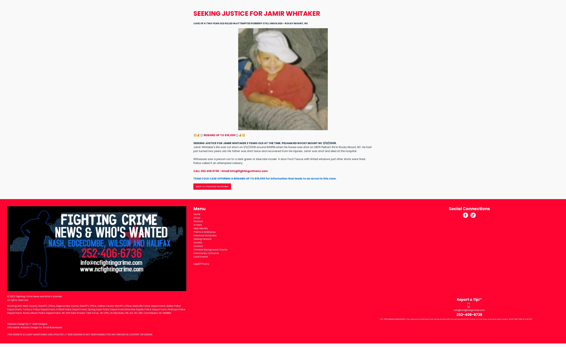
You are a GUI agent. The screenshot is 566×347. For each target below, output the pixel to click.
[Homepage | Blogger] (96, 248)
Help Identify (200, 228)
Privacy (205, 264)
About (196, 217)
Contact (198, 246)
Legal (196, 264)
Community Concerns (206, 253)
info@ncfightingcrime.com (469, 310)
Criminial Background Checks (210, 249)
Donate (197, 242)
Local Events (200, 256)
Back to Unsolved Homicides (212, 186)
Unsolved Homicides (205, 235)
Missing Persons (202, 239)
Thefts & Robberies (204, 232)
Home (196, 214)
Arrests (197, 225)
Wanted (198, 221)
